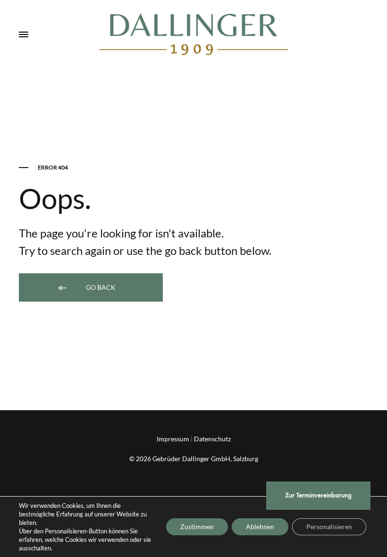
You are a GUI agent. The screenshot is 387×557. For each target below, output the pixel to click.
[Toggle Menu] (23, 35)
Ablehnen (260, 527)
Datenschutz (212, 439)
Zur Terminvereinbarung (318, 495)
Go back (100, 287)
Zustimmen (197, 527)
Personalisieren (329, 527)
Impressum (173, 439)
